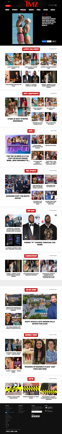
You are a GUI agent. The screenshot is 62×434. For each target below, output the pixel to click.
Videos (31, 10)
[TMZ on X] (7, 2)
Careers (20, 409)
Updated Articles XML (9, 417)
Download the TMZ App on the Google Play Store (49, 411)
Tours (45, 10)
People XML (7, 424)
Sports (14, 10)
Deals (53, 10)
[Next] (46, 14)
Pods (38, 10)
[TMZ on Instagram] (11, 2)
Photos (23, 10)
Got (8, 6)
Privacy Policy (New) (9, 408)
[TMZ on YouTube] (37, 416)
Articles (7, 413)
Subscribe (41, 412)
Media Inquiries (21, 412)
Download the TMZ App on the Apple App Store (49, 407)
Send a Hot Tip (21, 408)
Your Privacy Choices (10, 412)
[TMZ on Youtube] (9, 2)
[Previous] (42, 14)
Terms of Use (8, 409)
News (7, 10)
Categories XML (8, 420)
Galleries (7, 421)
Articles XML (7, 415)
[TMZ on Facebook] (6, 2)
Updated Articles (8, 416)
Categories (7, 419)
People (7, 423)
